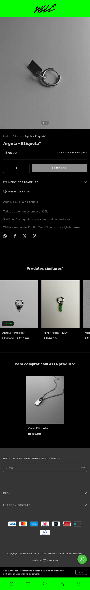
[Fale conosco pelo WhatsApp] (82, 559)
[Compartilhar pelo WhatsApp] (5, 236)
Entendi (81, 572)
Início (6, 136)
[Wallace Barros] (11, 584)
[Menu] (28, 584)
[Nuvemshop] (45, 561)
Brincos (17, 136)
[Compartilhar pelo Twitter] (25, 236)
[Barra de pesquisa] (45, 584)
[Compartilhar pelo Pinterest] (34, 236)
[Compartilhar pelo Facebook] (15, 236)
